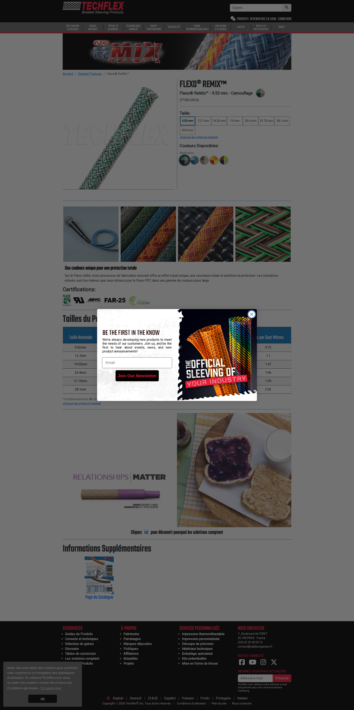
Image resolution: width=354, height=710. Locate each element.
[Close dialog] (251, 314)
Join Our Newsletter (137, 376)
